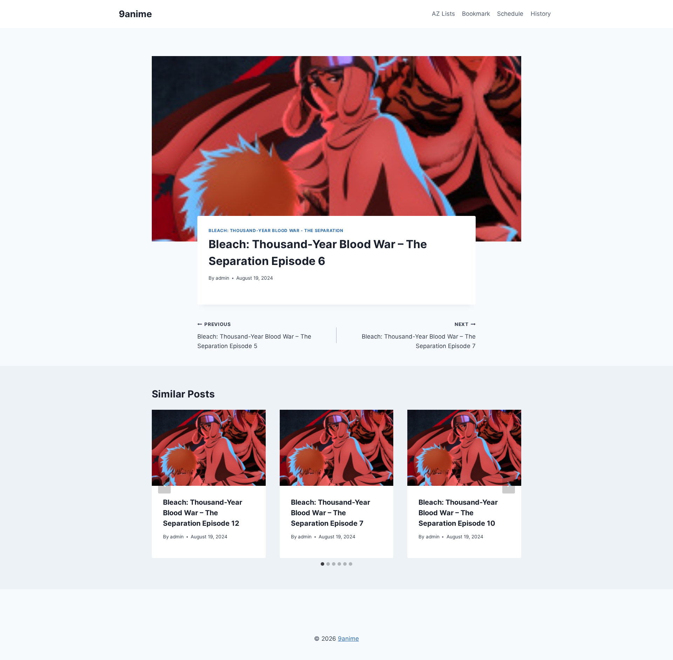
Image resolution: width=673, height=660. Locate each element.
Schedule (510, 13)
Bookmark (476, 13)
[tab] (322, 564)
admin (222, 278)
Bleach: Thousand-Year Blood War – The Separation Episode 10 (458, 513)
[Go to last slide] (164, 484)
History (541, 13)
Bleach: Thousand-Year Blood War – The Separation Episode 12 (202, 513)
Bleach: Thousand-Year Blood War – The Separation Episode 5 (254, 335)
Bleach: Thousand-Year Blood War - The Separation (276, 230)
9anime (348, 638)
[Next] (508, 484)
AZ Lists (443, 13)
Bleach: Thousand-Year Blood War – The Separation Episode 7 (419, 335)
